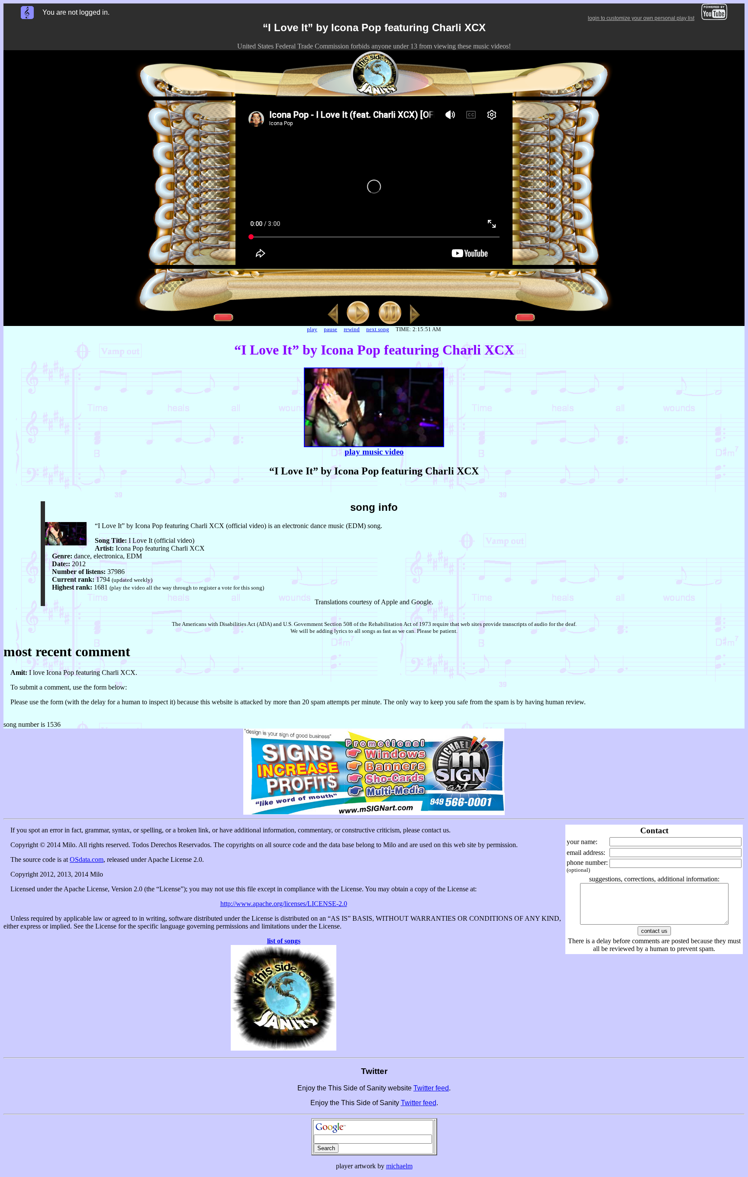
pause (330, 329)
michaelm (399, 1166)
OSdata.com (86, 859)
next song (377, 329)
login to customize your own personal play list (641, 18)
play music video (374, 451)
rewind (352, 329)
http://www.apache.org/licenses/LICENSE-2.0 (283, 903)
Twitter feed (431, 1088)
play (312, 329)
